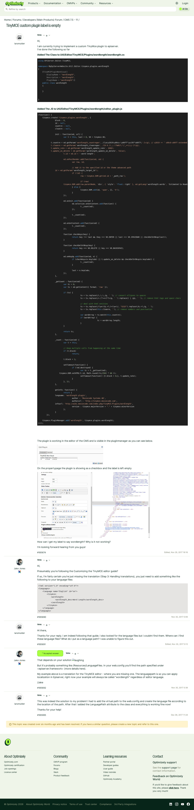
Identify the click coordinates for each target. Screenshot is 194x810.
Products (34, 3)
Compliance (106, 804)
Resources (106, 3)
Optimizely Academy (112, 779)
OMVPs (72, 3)
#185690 (41, 617)
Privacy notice (60, 804)
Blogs (56, 769)
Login (185, 3)
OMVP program (60, 762)
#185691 (41, 644)
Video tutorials (109, 772)
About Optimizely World (38, 804)
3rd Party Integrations (125, 804)
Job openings (10, 769)
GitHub (106, 775)
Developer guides (111, 765)
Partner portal (109, 762)
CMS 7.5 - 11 (71, 19)
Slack (56, 772)
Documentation (54, 3)
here (81, 668)
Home (7, 19)
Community (88, 3)
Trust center (91, 804)
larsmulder (19, 43)
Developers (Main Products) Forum (42, 19)
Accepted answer (50, 653)
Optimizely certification (14, 765)
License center (10, 772)
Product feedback (61, 775)
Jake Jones (19, 568)
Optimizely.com (11, 762)
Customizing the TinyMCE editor (92, 571)
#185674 (41, 552)
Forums (17, 19)
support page (169, 767)
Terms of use (75, 804)
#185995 (41, 715)
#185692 (41, 687)
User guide (108, 769)
